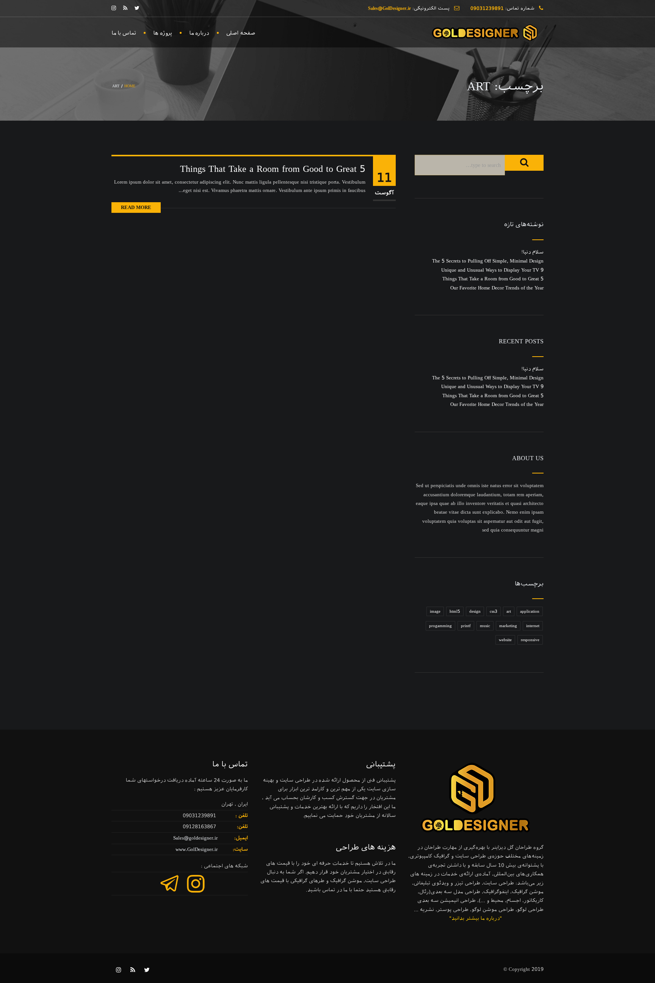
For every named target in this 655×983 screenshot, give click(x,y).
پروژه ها (162, 33)
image (435, 611)
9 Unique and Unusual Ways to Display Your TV (492, 270)
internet (532, 625)
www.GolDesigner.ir (197, 849)
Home (129, 86)
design (475, 611)
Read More (136, 207)
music (485, 625)
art (508, 611)
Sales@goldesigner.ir (195, 838)
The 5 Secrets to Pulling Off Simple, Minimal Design (488, 261)
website (505, 639)
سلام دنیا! (532, 252)
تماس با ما (123, 33)
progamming (440, 625)
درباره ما (199, 33)
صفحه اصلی (240, 33)
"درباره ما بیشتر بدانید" (475, 918)
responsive (530, 639)
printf (466, 625)
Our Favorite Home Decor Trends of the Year (497, 288)
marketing (508, 625)
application (529, 611)
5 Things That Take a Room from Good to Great (272, 169)
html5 (455, 611)
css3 (493, 611)
